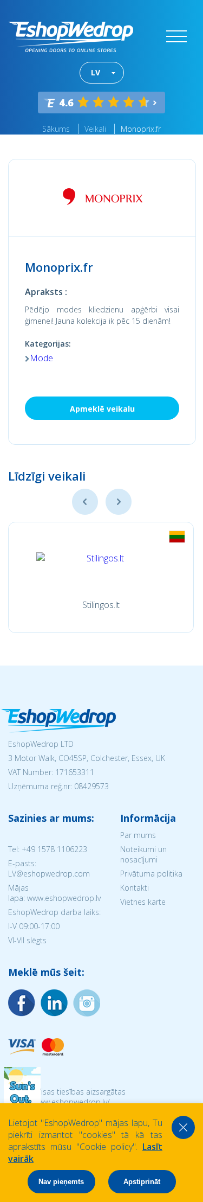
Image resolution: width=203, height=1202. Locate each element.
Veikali (95, 129)
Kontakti (134, 888)
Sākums (56, 129)
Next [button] (119, 502)
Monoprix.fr (141, 129)
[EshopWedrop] (70, 37)
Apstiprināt (141, 1182)
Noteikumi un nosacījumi (143, 854)
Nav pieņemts (61, 1182)
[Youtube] (86, 1002)
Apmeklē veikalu (102, 409)
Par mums (138, 835)
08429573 (91, 786)
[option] (101, 577)
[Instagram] (54, 1002)
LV (95, 72)
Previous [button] (85, 502)
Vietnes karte (143, 902)
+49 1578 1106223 (54, 849)
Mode (41, 358)
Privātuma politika (151, 873)
